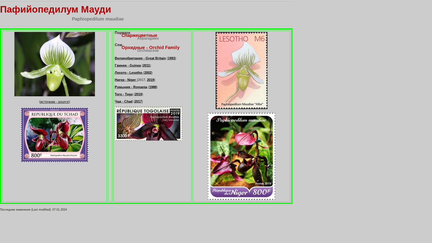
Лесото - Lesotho (129, 72)
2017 (138, 101)
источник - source (54, 102)
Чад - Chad (124, 101)
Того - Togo (124, 94)
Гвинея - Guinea (128, 65)
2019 (150, 80)
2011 (146, 65)
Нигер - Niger (126, 80)
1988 (152, 87)
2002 (147, 72)
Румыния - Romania (131, 87)
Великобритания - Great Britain (140, 58)
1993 (171, 58)
